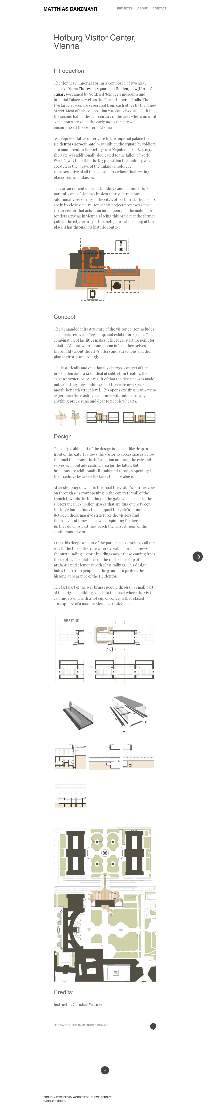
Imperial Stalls (128, 99)
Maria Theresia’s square (88, 88)
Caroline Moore (54, 1101)
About (142, 8)
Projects (124, 8)
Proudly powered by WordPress (66, 1097)
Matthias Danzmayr (70, 8)
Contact (160, 8)
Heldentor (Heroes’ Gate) (75, 144)
